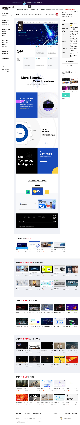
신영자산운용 (69, 350)
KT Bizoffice (56, 402)
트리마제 (30, 364)
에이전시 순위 (5, 42)
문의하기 (38, 9)
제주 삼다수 (56, 326)
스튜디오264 (44, 274)
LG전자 (71, 83)
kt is (29, 388)
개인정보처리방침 (31, 418)
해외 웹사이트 (5, 53)
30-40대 (72, 34)
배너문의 (67, 413)
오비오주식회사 (44, 402)
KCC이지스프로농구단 (46, 326)
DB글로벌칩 (31, 274)
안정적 (75, 46)
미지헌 (42, 364)
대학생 (71, 33)
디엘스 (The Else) (57, 312)
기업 (73, 36)
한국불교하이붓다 (32, 288)
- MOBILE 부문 (5, 24)
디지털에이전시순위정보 (70, 9)
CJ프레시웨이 (72, 91)
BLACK (72, 52)
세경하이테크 (57, 274)
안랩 (17, 249)
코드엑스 (68, 326)
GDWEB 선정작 (5, 20)
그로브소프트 (19, 388)
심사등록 (43, 9)
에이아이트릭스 (44, 350)
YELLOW (72, 53)
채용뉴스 (4, 44)
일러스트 (74, 40)
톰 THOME (68, 274)
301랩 (30, 350)
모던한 (71, 48)
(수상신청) (72, 29)
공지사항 (38, 418)
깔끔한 (75, 48)
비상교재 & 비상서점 (46, 288)
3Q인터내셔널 (19, 326)
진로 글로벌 (56, 364)
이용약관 (23, 418)
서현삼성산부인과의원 (58, 350)
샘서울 (67, 402)
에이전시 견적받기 (60, 9)
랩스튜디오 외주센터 (58, 388)
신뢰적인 (72, 50)
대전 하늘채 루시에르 (21, 350)
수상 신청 (4, 35)
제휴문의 (74, 413)
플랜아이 (43, 388)
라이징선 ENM (19, 402)
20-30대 (76, 33)
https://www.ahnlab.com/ (31, 14)
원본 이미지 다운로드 (70, 61)
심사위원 (4, 31)
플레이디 (63, 98)
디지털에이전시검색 (50, 9)
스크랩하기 (71, 65)
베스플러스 (31, 312)
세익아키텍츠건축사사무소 (59, 288)
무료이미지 (4, 46)
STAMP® (30, 402)
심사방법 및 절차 (6, 29)
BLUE (75, 52)
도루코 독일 (18, 312)
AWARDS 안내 (20, 9)
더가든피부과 (19, 364)
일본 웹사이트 (5, 51)
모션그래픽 (72, 38)
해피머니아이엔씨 (20, 274)
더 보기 (63, 76)
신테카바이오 (19, 288)
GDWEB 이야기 (5, 58)
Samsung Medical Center (46, 312)
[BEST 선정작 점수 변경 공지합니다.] (38, 415)
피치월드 (68, 312)
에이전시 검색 (5, 40)
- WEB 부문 (4, 22)
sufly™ (67, 288)
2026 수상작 (27, 9)
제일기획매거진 (65, 83)
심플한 (71, 46)
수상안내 (33, 9)
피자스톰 (68, 364)
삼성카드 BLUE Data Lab (34, 326)
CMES (67, 388)
